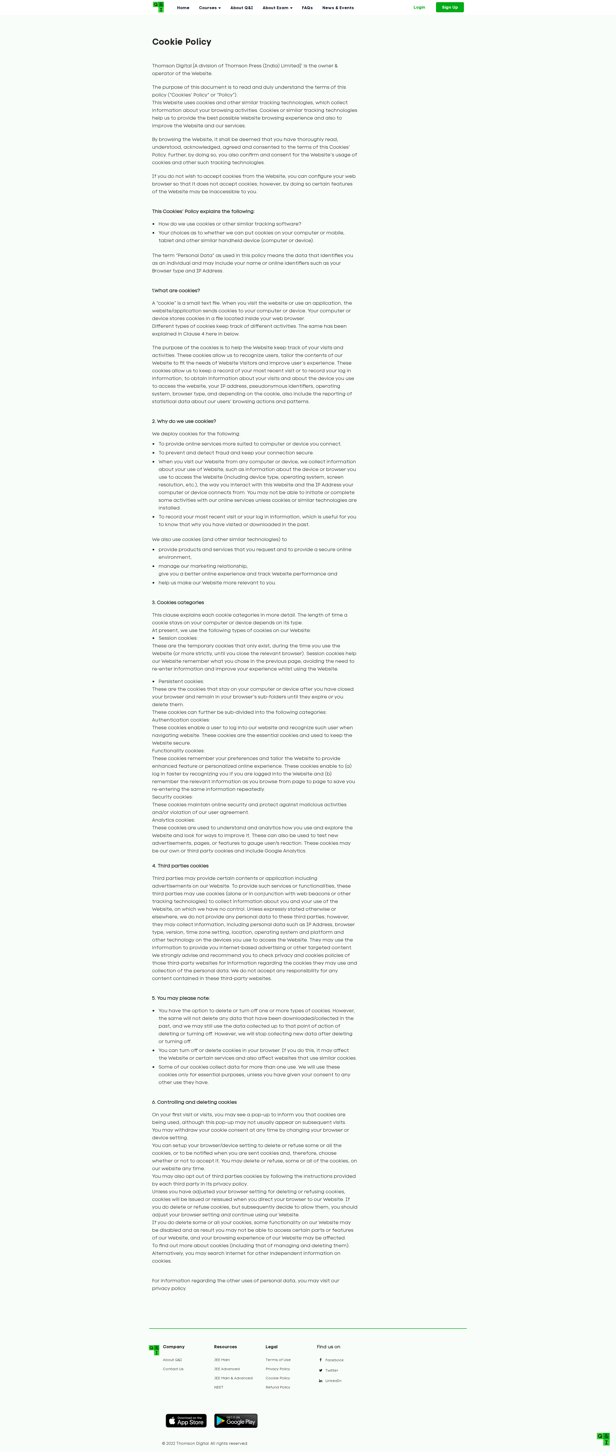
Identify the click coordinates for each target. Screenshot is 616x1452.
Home (183, 7)
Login (419, 7)
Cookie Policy (278, 1378)
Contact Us (173, 1369)
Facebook (334, 1360)
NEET (219, 1387)
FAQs (307, 7)
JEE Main (222, 1359)
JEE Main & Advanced (233, 1378)
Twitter (331, 1370)
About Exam (276, 7)
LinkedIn (332, 1380)
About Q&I (241, 7)
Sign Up (450, 7)
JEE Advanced (227, 1369)
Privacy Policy (278, 1369)
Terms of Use (278, 1359)
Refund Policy (278, 1387)
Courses (208, 7)
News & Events (338, 7)
